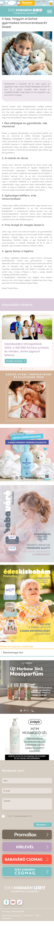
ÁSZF (37, 916)
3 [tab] (29, 368)
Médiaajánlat (7, 918)
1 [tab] (21, 368)
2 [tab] (25, 368)
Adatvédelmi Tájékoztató (21, 816)
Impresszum (28, 916)
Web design (6, 911)
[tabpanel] (27, 341)
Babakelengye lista (13, 652)
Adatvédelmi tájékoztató (11, 916)
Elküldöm (41, 824)
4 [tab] (32, 368)
